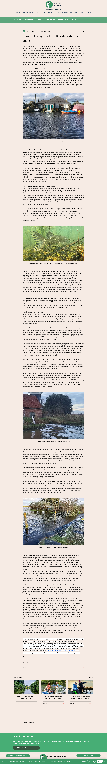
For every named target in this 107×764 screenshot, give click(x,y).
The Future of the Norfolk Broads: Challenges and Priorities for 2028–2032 (24, 698)
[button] (26, 748)
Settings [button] (84, 761)
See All (91, 677)
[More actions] (83, 31)
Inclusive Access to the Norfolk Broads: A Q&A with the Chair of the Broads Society (80, 698)
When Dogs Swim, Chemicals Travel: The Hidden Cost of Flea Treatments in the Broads (53, 698)
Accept (100, 761)
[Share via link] (31, 662)
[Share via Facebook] (23, 662)
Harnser (37, 743)
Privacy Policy (66, 761)
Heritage (40, 20)
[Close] (105, 761)
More (74, 20)
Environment (28, 20)
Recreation (51, 20)
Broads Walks (63, 20)
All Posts (17, 20)
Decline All (91, 761)
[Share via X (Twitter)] (27, 662)
